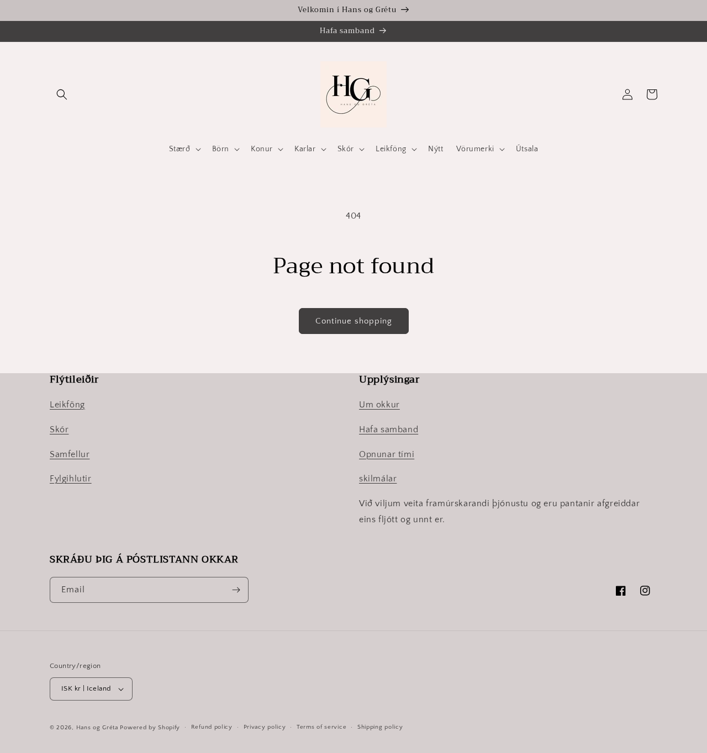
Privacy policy (265, 727)
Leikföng (67, 405)
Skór (59, 429)
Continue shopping (353, 321)
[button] (62, 94)
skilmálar (378, 479)
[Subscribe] (236, 590)
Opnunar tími (386, 454)
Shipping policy (380, 727)
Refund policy (212, 727)
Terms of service (321, 727)
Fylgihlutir (71, 479)
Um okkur (379, 405)
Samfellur (69, 454)
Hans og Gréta (97, 727)
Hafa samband (388, 429)
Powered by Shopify (150, 727)
